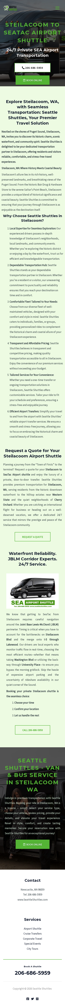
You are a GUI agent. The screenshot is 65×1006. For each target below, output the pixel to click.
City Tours (32, 948)
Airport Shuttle (32, 928)
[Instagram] (37, 998)
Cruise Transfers (33, 933)
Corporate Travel (32, 938)
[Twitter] (32, 998)
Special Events (32, 943)
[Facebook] (27, 998)
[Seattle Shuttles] (11, 8)
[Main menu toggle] (57, 8)
